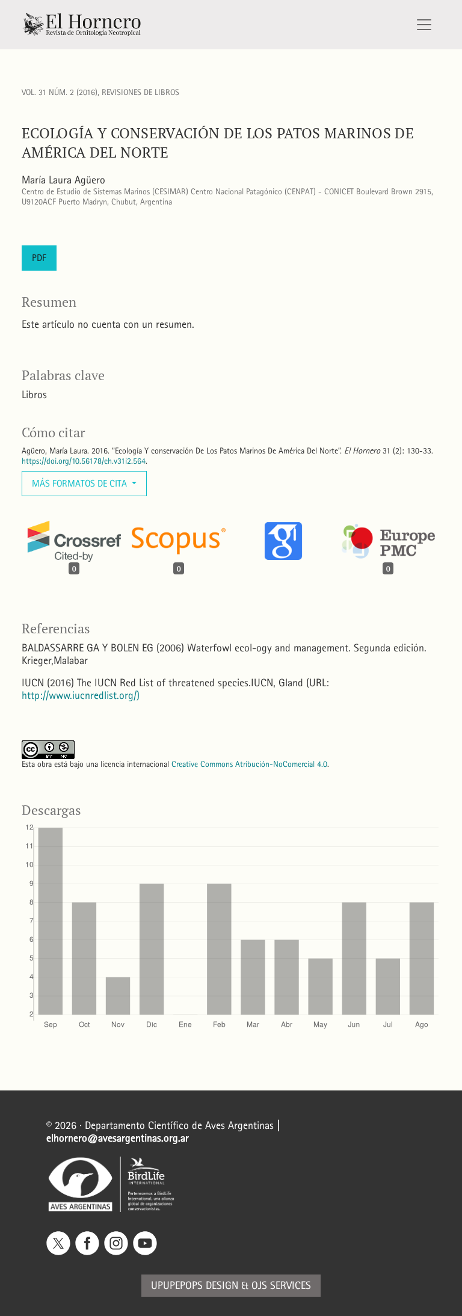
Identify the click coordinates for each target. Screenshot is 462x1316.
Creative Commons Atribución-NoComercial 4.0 (249, 764)
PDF (39, 257)
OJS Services (281, 1285)
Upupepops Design (194, 1285)
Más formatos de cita (80, 483)
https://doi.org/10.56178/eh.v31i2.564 (84, 461)
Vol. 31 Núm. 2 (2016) (59, 92)
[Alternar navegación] (424, 24)
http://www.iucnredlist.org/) (81, 695)
